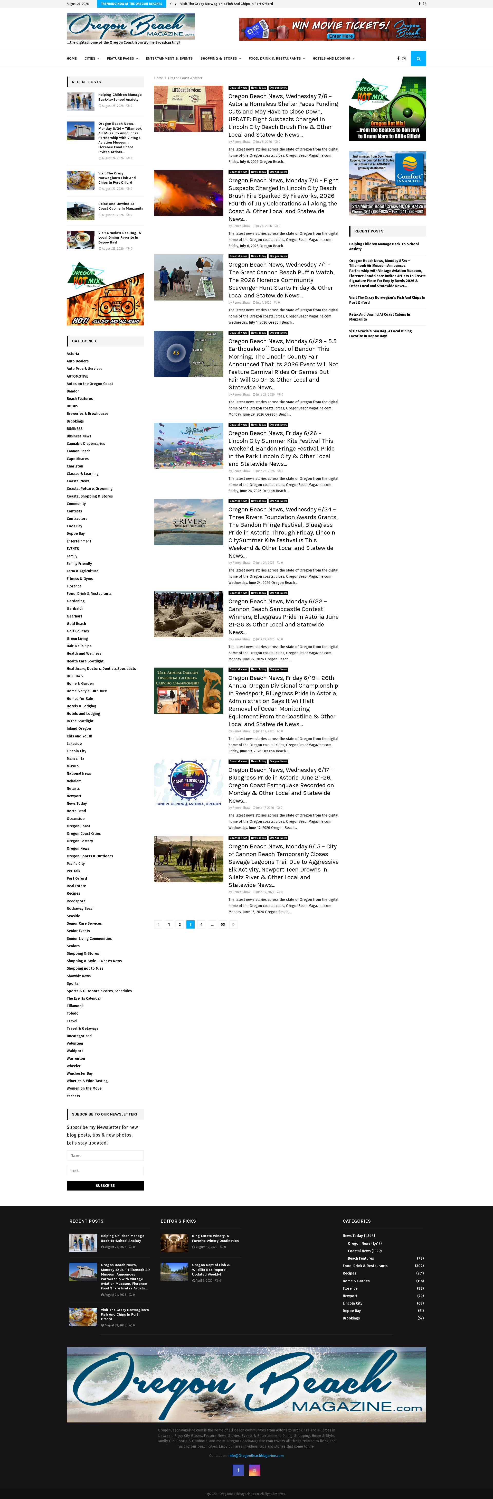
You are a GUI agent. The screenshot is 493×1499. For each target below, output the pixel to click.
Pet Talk (73, 871)
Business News (79, 436)
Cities (89, 58)
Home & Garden (80, 683)
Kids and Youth (79, 736)
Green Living (77, 638)
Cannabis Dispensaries (86, 444)
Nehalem (74, 781)
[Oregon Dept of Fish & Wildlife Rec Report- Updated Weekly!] (174, 1272)
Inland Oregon (79, 728)
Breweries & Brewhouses (87, 413)
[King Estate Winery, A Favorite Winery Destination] (174, 1243)
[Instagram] (424, 4)
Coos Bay (74, 526)
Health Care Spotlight (85, 661)
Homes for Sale (80, 699)
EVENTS (73, 549)
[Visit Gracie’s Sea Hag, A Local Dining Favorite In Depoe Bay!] (80, 240)
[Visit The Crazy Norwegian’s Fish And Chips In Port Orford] (80, 180)
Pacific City (76, 863)
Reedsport (76, 901)
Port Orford (77, 878)
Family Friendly (79, 563)
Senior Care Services (84, 923)
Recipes (73, 893)
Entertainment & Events (169, 58)
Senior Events (78, 931)
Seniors (73, 946)
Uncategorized (79, 1036)
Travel (72, 1021)
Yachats (73, 1096)
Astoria (73, 354)
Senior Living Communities (89, 938)
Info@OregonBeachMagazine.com (256, 1456)
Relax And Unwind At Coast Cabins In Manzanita (120, 206)
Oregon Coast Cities (84, 833)
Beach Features (80, 399)
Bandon (73, 391)
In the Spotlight (80, 721)
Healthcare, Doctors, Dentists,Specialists (101, 669)
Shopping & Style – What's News (94, 961)
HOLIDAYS (75, 676)
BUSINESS (74, 429)
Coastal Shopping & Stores (90, 496)
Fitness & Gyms (80, 579)
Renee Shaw (241, 142)
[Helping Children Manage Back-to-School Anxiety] (80, 101)
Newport (74, 796)
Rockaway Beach (80, 908)
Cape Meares (78, 459)
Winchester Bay (80, 1073)
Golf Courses (78, 631)
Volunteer (75, 1043)
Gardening (75, 601)
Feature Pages (120, 58)
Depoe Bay (76, 533)
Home (72, 58)
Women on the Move (84, 1088)
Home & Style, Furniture (87, 691)
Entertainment (79, 541)
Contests (74, 511)
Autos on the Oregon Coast (90, 384)
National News (79, 773)
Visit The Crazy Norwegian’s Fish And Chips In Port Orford (226, 4)
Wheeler (74, 1066)
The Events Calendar (84, 998)
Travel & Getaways (82, 1028)
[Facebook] (420, 4)
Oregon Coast (78, 826)
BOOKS (72, 406)
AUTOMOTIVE (77, 376)
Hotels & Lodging (81, 706)
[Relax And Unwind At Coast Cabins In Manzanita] (80, 211)
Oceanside (75, 819)
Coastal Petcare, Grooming (89, 488)
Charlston (75, 466)
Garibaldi (75, 608)
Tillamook (75, 1006)
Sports (72, 983)
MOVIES (73, 766)
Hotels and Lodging (331, 58)
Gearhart (74, 616)
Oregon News (278, 87)
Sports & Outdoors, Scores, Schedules (99, 991)
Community (76, 504)
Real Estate (76, 886)
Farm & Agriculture (82, 571)
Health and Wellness (84, 653)
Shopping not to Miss (85, 968)
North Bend (76, 811)
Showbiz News (79, 976)
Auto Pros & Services (84, 369)
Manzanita (75, 758)
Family (72, 556)
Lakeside (74, 744)
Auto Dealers (78, 361)
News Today (258, 87)
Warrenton (76, 1058)
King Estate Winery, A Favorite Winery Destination (215, 1238)
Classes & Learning (83, 474)
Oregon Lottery (80, 841)
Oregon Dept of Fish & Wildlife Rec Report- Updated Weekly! (211, 1269)
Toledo (73, 1013)
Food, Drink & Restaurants (275, 58)
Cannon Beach (78, 451)
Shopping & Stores (219, 58)
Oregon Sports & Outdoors (90, 856)
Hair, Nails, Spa (79, 646)
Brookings (75, 421)
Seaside (73, 916)
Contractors (77, 519)
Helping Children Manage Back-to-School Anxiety (120, 96)
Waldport (75, 1051)
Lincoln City (76, 751)
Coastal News (238, 87)
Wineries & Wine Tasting (87, 1081)
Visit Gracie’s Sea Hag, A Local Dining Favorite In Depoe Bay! (119, 237)
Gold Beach (76, 624)
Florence (74, 586)
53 (223, 924)
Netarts (73, 788)
